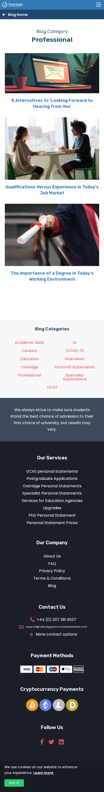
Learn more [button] (43, 772)
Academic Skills (29, 342)
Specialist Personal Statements (52, 493)
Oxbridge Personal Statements (52, 486)
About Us (52, 556)
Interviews (74, 359)
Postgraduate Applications (52, 478)
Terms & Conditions (52, 578)
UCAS (52, 387)
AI (74, 342)
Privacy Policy (52, 571)
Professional (29, 375)
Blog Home (18, 14)
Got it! (14, 782)
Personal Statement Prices (52, 523)
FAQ (52, 563)
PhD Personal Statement (52, 515)
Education (29, 359)
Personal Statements (74, 367)
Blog (52, 585)
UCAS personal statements (52, 471)
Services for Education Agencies (52, 500)
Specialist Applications (75, 377)
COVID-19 (75, 350)
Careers (29, 350)
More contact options (56, 634)
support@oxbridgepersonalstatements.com (56, 627)
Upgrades (52, 508)
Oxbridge (29, 367)
